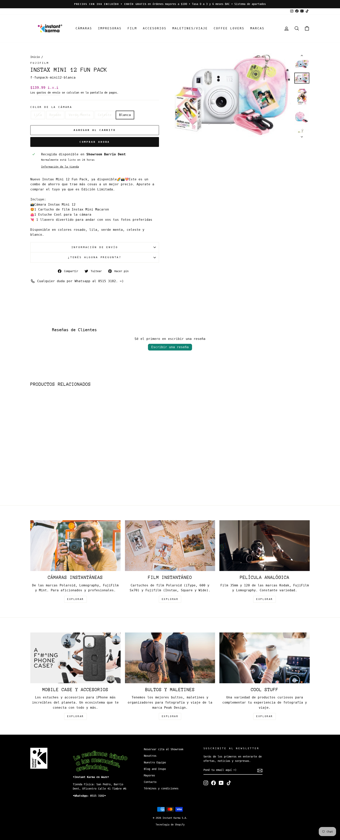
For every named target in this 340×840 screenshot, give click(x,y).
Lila (38, 115)
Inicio (35, 56)
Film (132, 28)
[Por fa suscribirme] (259, 770)
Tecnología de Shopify (170, 824)
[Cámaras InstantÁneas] (75, 545)
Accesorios (154, 28)
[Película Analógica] (264, 545)
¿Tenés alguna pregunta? (94, 257)
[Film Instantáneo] (170, 545)
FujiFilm (39, 62)
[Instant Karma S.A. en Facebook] (213, 783)
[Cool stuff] (264, 657)
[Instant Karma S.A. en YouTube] (221, 783)
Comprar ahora (94, 141)
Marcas (257, 28)
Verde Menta (79, 115)
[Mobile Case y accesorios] (75, 657)
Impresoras (110, 28)
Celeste (105, 115)
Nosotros (150, 755)
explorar (75, 599)
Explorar (170, 599)
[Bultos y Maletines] (170, 657)
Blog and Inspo (155, 768)
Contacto (150, 781)
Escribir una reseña (170, 347)
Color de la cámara (51, 107)
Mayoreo (149, 775)
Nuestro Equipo (155, 762)
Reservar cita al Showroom (163, 749)
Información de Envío (94, 247)
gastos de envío (48, 92)
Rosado (55, 115)
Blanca (125, 115)
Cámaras (84, 28)
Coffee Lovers (229, 28)
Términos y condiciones (161, 788)
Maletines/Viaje (190, 28)
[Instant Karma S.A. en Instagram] (205, 783)
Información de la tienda (60, 166)
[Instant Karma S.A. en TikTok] (228, 783)
